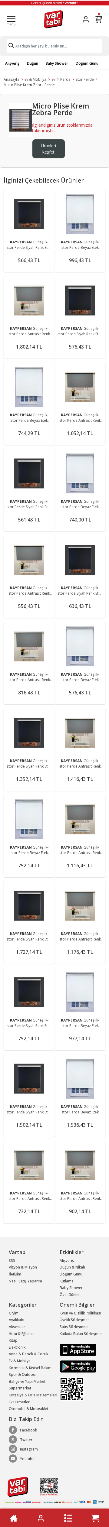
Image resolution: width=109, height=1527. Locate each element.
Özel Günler (70, 1294)
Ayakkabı (16, 1319)
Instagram (29, 1449)
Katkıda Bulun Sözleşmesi (82, 1333)
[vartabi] (53, 19)
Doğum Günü (87, 63)
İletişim (15, 1274)
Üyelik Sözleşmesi (75, 1319)
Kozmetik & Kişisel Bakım (30, 1367)
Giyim (13, 1313)
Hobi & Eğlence (22, 1333)
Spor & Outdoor (23, 1374)
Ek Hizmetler (19, 1402)
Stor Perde (85, 79)
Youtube (27, 1458)
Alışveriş (12, 63)
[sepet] (95, 1518)
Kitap (13, 1340)
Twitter (26, 1439)
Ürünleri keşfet (48, 149)
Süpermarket (20, 1388)
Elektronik (17, 1347)
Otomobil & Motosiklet (28, 1408)
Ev (53, 79)
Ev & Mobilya (35, 79)
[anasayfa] (14, 1518)
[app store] (78, 1349)
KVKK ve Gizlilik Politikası (80, 1313)
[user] (86, 19)
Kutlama (67, 1281)
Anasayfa (11, 79)
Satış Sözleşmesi (74, 1326)
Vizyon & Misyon (23, 1267)
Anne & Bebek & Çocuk (28, 1353)
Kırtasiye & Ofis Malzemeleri (33, 1395)
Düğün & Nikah (72, 1267)
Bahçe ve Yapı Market (27, 1381)
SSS (12, 1260)
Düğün (32, 63)
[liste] (68, 1518)
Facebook (28, 1430)
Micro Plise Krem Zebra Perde (29, 84)
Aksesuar (17, 1326)
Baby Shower (57, 63)
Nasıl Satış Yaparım (25, 1281)
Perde (65, 79)
